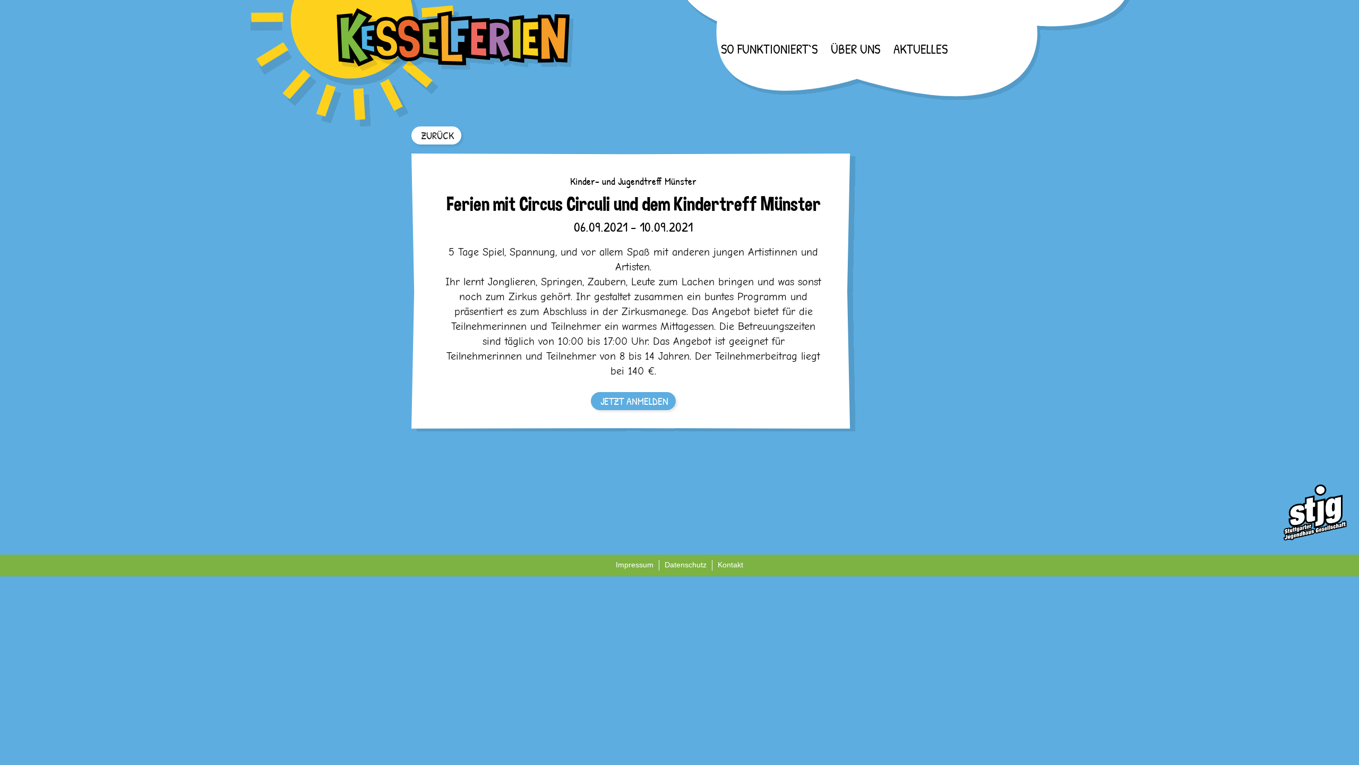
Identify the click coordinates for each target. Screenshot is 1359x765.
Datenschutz (686, 564)
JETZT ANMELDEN (634, 401)
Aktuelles (920, 48)
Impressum (634, 564)
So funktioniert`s (769, 48)
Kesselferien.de (412, 63)
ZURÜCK (437, 135)
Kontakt (730, 564)
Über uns (855, 48)
